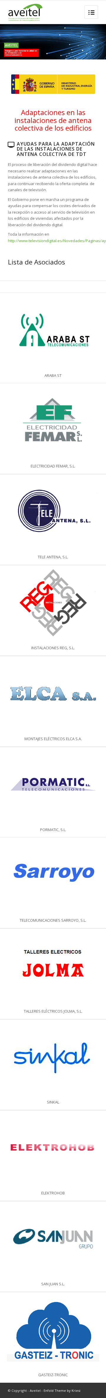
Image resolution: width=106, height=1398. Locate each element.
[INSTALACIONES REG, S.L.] (53, 602)
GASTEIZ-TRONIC (53, 1374)
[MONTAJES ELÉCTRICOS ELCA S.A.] (53, 693)
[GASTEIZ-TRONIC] (53, 1329)
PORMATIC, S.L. (53, 829)
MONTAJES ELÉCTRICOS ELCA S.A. (53, 738)
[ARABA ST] (53, 330)
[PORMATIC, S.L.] (53, 784)
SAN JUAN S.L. (53, 1284)
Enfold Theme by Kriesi (62, 1390)
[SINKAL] (53, 1056)
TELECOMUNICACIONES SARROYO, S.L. (53, 920)
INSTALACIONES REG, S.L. (53, 647)
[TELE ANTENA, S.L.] (53, 511)
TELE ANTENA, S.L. (53, 557)
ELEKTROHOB (53, 1193)
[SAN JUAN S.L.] (53, 1238)
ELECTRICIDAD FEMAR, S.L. (53, 466)
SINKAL (53, 1102)
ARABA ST (53, 375)
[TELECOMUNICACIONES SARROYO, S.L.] (53, 875)
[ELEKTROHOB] (53, 1147)
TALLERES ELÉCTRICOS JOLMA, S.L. (53, 1011)
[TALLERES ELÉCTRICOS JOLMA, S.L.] (53, 965)
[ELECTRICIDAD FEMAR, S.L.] (53, 420)
